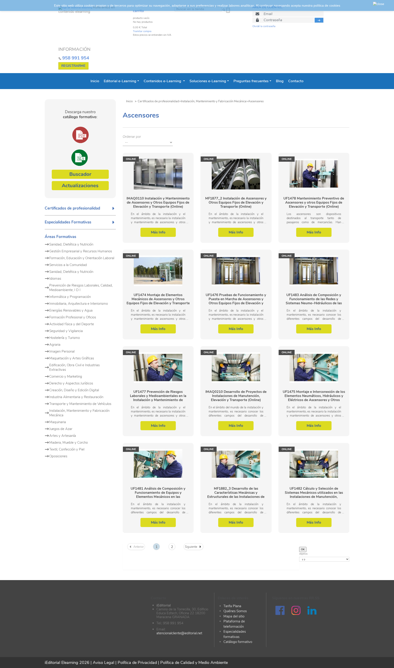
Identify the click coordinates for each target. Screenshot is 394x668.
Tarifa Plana (232, 606)
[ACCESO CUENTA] (319, 20)
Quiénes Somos (235, 611)
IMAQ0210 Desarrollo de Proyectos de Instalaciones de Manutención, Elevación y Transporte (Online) (236, 396)
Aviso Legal (103, 662)
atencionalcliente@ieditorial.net (179, 633)
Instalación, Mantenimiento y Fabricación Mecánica (213, 101)
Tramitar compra (142, 31)
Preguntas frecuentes (251, 81)
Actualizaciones (80, 185)
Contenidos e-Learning (163, 81)
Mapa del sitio (233, 616)
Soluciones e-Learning (207, 81)
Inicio (95, 81)
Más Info (158, 232)
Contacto (295, 81)
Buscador (80, 174)
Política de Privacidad (137, 662)
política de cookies (327, 5)
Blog (280, 81)
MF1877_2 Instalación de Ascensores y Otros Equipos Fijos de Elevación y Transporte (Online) (236, 202)
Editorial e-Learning (120, 81)
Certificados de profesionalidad (158, 101)
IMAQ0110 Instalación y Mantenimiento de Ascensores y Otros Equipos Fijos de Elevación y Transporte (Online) (158, 202)
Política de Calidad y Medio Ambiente (194, 662)
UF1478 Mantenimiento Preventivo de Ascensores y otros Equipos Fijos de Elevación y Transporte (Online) (313, 202)
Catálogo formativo (237, 642)
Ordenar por (132, 136)
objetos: (303, 553)
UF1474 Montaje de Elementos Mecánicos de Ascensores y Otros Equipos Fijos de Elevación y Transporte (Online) (158, 299)
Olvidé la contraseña (263, 26)
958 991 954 (75, 58)
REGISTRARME (73, 66)
